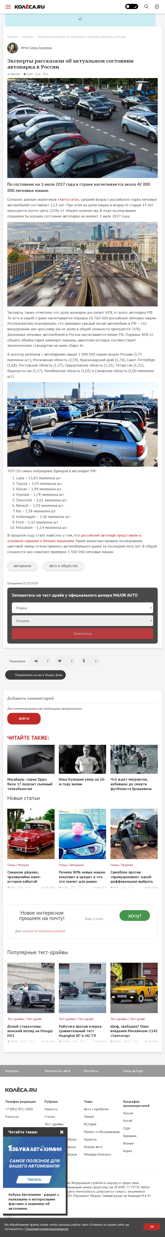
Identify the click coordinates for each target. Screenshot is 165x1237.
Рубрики (51, 1101)
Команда (11, 1071)
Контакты (91, 1071)
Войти (24, 719)
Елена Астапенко (41, 48)
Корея (127, 1151)
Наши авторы (133, 1071)
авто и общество (63, 565)
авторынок (22, 565)
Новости (27, 37)
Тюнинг (89, 1116)
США (126, 1128)
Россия (128, 1113)
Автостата (68, 199)
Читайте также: (28, 738)
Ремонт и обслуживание (102, 1132)
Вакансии (12, 1116)
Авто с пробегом (96, 1109)
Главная (12, 37)
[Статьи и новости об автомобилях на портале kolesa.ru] (29, 6)
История (90, 1124)
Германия (129, 1136)
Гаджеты (90, 1139)
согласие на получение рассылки (43, 931)
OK (152, 1226)
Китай (127, 1120)
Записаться (82, 633)
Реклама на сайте (57, 1071)
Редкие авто (93, 1147)
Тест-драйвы (54, 1124)
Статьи (49, 1116)
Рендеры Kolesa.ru (97, 1154)
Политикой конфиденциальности (47, 1229)
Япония (128, 1143)
